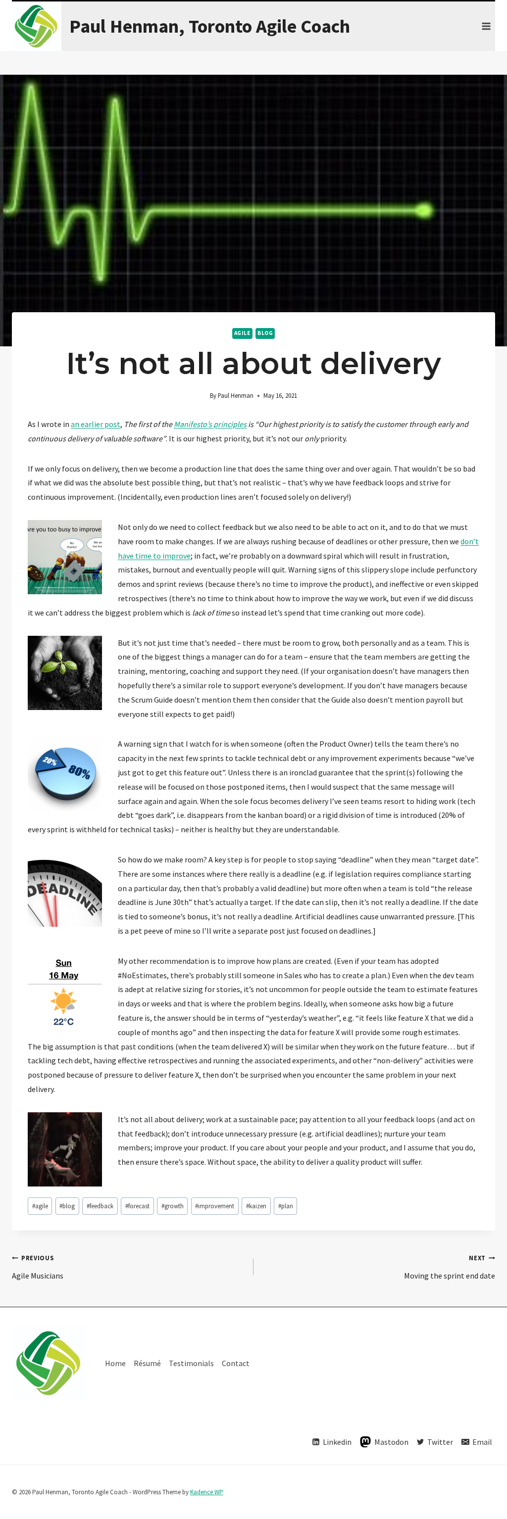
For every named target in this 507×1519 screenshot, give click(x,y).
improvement (214, 1206)
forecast (137, 1206)
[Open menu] (486, 26)
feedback (100, 1206)
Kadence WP (206, 1492)
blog (265, 333)
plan (285, 1206)
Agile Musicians (37, 1267)
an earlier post (95, 424)
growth (172, 1206)
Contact (236, 1363)
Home (115, 1363)
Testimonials (191, 1363)
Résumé (147, 1363)
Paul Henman (236, 395)
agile (242, 333)
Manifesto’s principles (210, 424)
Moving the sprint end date (449, 1267)
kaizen (256, 1206)
